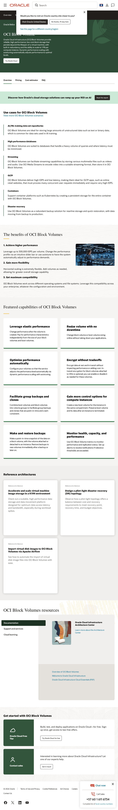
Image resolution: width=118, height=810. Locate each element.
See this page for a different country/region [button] (39, 29)
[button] (5, 5)
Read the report (102, 98)
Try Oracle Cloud (11, 61)
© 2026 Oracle (9, 789)
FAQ (43, 80)
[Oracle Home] (19, 5)
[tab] (23, 623)
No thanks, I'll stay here (59, 22)
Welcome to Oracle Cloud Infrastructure (68, 676)
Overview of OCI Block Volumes (65, 672)
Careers (75, 789)
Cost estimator (31, 80)
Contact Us (7, 793)
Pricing (18, 80)
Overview (7, 15)
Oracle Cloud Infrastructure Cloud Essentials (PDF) (73, 680)
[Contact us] (113, 5)
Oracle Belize (9, 24)
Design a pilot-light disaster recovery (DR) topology (86, 492)
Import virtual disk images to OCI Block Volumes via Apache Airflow (30, 550)
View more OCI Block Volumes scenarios (23, 115)
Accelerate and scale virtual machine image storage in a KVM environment (29, 492)
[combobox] (64, 5)
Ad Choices (64, 789)
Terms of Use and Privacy (30, 789)
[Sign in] (107, 5)
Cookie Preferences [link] (50, 789)
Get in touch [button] (46, 767)
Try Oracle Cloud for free (51, 738)
